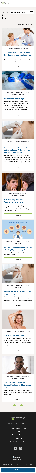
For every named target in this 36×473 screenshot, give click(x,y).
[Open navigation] (33, 3)
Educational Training (18, 435)
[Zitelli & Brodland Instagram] (20, 448)
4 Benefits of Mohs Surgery (14, 98)
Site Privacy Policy (29, 464)
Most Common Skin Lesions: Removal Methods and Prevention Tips (17, 384)
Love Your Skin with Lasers (14, 335)
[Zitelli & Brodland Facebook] (15, 448)
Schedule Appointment (18, 470)
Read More (18, 67)
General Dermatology (18, 12)
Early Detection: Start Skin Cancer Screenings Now (17, 292)
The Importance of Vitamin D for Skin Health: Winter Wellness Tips (17, 53)
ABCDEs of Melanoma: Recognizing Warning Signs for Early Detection (18, 248)
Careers (18, 431)
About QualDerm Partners (18, 428)
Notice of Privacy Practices (18, 442)
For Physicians (18, 438)
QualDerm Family (23, 423)
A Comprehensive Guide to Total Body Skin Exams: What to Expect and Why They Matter (17, 150)
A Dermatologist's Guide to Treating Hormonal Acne (14, 200)
